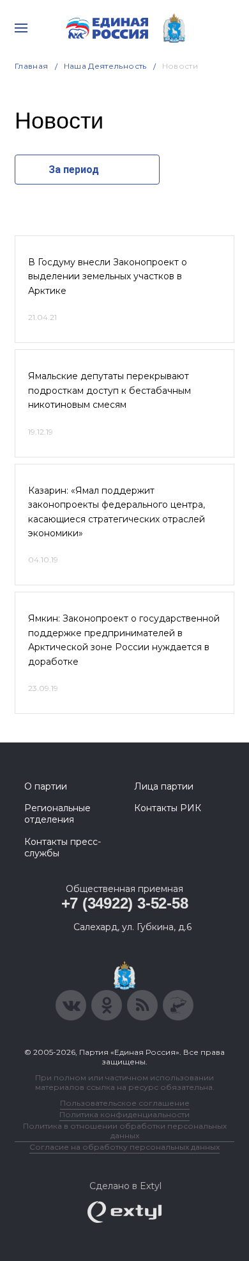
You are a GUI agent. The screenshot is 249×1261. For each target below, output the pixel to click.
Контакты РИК (167, 808)
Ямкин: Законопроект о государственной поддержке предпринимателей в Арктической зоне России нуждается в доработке (124, 640)
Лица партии (163, 786)
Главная (32, 66)
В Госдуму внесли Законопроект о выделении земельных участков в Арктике (107, 276)
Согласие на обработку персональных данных (124, 1147)
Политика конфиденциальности (124, 1114)
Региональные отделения (57, 813)
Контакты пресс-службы (62, 847)
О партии (45, 786)
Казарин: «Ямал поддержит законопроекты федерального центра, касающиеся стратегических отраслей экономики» (116, 512)
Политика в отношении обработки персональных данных (125, 1130)
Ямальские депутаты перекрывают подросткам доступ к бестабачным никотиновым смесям (109, 390)
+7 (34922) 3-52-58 (124, 903)
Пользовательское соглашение (125, 1103)
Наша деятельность (105, 66)
